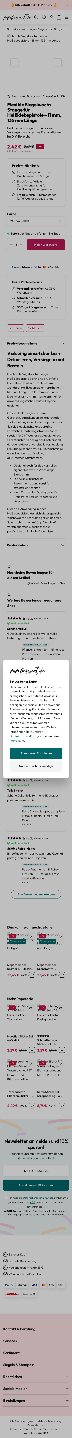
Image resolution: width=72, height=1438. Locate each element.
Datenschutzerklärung (24, 736)
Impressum (17, 740)
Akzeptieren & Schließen (36, 753)
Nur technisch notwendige (36, 766)
